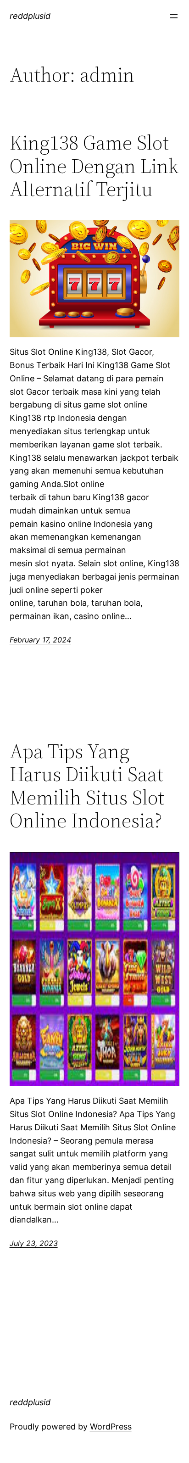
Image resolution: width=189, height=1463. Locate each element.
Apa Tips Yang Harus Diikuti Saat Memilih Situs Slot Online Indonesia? (87, 786)
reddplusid (30, 16)
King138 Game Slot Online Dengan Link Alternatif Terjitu (94, 166)
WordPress (111, 1426)
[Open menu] (173, 16)
